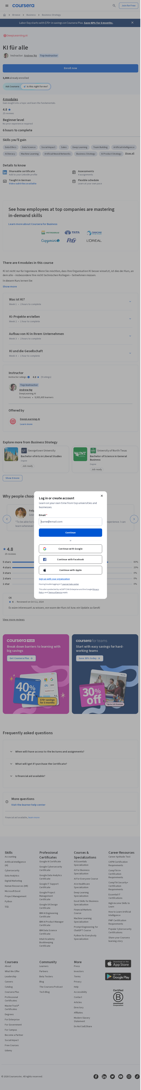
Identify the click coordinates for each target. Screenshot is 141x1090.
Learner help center (70, 584)
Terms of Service (55, 592)
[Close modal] (102, 496)
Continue (70, 532)
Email (43, 515)
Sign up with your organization (54, 579)
